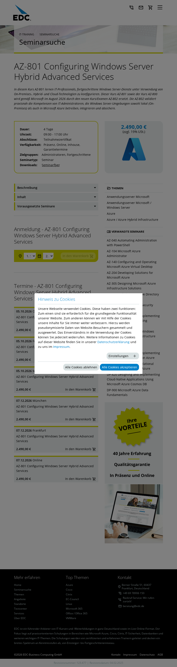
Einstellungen (118, 356)
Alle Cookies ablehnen (81, 367)
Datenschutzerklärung (113, 342)
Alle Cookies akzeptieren (119, 367)
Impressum (61, 347)
